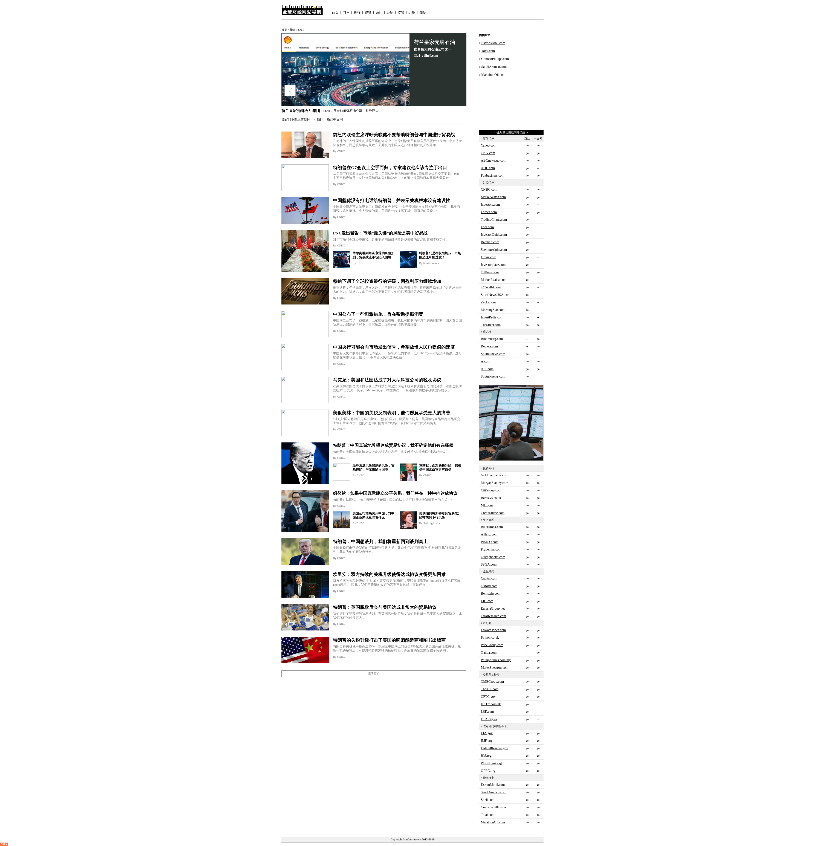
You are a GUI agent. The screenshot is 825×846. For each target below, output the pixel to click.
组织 (411, 12)
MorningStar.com (492, 310)
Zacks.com (488, 302)
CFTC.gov (488, 696)
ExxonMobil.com (493, 43)
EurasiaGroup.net (493, 608)
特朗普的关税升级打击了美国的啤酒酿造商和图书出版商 (389, 640)
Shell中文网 (335, 119)
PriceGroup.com (492, 645)
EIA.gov (487, 733)
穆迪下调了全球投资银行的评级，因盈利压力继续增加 (387, 281)
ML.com (487, 505)
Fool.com (487, 227)
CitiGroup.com (491, 490)
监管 (400, 12)
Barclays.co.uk (491, 498)
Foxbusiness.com (492, 175)
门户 (346, 12)
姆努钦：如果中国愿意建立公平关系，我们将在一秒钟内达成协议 (395, 493)
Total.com (488, 51)
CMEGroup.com (492, 681)
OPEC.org (488, 771)
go (527, 189)
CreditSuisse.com (492, 513)
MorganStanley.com (494, 483)
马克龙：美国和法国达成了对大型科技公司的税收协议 (387, 379)
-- (527, 652)
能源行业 (488, 777)
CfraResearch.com (493, 616)
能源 (422, 12)
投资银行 (488, 468)
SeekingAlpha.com (494, 249)
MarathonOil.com (493, 74)
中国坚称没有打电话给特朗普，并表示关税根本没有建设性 (391, 200)
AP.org (485, 361)
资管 (368, 12)
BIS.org (486, 755)
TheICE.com (489, 689)
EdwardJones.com (493, 630)
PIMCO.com (489, 542)
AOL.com (488, 168)
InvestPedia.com (492, 317)
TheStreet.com (491, 325)
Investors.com (490, 204)
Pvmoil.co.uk (490, 637)
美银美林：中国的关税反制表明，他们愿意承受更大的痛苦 (391, 412)
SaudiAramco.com (494, 67)
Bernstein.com (490, 593)
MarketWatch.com (493, 197)
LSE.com (487, 711)
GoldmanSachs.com (494, 475)
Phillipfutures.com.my (496, 660)
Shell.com (487, 800)
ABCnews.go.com (493, 160)
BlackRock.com (492, 527)
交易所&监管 (491, 674)
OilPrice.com (490, 272)
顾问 (379, 12)
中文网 (538, 138)
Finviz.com (488, 257)
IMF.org (486, 740)
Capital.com (489, 578)
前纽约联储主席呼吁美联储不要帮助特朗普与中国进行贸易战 (394, 134)
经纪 (390, 12)
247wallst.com (491, 287)
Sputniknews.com (493, 354)
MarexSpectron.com (494, 667)
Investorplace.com (493, 264)
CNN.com (488, 153)
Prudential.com (491, 549)
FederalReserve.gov (494, 748)
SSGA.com (489, 564)
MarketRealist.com (493, 279)
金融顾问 (488, 571)
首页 (335, 12)
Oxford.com (489, 586)
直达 (527, 138)
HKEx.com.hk (491, 704)
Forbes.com (489, 212)
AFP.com (487, 369)
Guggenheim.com (493, 557)
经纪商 (487, 623)
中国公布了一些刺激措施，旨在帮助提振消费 (378, 314)
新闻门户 (488, 138)
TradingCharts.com (494, 219)
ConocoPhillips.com (495, 59)
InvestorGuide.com (494, 234)
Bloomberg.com (492, 339)
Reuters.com (489, 346)
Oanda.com (489, 652)
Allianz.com (489, 534)
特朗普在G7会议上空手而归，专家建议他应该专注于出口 (390, 167)
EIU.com (487, 601)
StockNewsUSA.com (495, 295)
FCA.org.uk (489, 719)
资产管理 (488, 520)
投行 (357, 12)
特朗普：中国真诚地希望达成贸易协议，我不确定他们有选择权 (393, 445)
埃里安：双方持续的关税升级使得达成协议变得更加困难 (389, 574)
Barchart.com (490, 242)
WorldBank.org (491, 763)
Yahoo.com (488, 145)
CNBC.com (489, 189)
